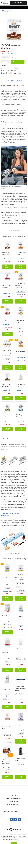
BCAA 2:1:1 (21, 574)
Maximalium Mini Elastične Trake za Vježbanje (20, 688)
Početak (4, 10)
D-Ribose (7, 578)
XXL (17, 658)
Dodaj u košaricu (18, 61)
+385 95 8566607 (20, 804)
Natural (7, 588)
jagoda (4, 624)
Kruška (18, 586)
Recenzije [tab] (19, 80)
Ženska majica (7, 689)
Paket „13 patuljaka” (7, 350)
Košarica (18, 2)
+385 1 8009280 (15, 801)
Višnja (18, 590)
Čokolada (21, 733)
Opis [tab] (7, 80)
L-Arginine (7, 649)
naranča (9, 624)
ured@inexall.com (17, 798)
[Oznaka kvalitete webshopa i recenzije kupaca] (14, 825)
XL (20, 658)
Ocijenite (12, 51)
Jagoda (22, 590)
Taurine (21, 616)
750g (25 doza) (5, 57)
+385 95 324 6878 (11, 804)
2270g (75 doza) (13, 57)
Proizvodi (10, 10)
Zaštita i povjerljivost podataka (11, 811)
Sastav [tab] (12, 80)
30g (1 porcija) (22, 57)
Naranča (23, 586)
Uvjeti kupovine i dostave (9, 812)
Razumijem (14, 842)
